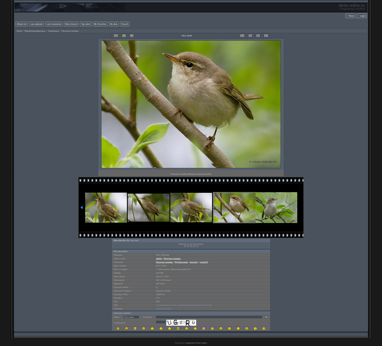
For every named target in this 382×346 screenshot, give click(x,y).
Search (124, 24)
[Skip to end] (266, 36)
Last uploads (36, 24)
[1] (185, 246)
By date (114, 24)
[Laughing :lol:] (118, 328)
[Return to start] (242, 36)
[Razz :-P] (126, 328)
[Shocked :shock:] (212, 328)
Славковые (53, 31)
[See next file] (258, 36)
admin (159, 258)
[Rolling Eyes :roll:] (229, 328)
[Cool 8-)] (178, 328)
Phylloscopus (181, 262)
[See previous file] (250, 36)
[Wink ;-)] (238, 328)
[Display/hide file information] (124, 36)
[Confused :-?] (195, 328)
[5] (197, 246)
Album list (21, 24)
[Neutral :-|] (152, 328)
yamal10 (204, 262)
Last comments (54, 24)
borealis (194, 262)
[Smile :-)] (143, 328)
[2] (188, 246)
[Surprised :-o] (186, 328)
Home (351, 16)
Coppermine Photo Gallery (196, 343)
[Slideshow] (131, 36)
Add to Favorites (163, 309)
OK (266, 317)
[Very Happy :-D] (135, 328)
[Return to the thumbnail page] (116, 36)
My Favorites (100, 24)
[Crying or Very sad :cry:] (169, 328)
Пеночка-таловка (70, 31)
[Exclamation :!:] (255, 328)
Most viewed (71, 24)
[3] (191, 246)
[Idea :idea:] (246, 328)
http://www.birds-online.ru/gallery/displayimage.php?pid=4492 (184, 305)
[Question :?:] (263, 328)
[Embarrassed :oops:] (203, 328)
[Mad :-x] (220, 328)
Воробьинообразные (35, 31)
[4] (194, 246)
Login (362, 16)
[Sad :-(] (161, 328)
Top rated (85, 24)
